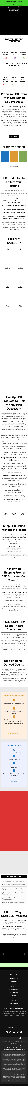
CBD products (19, 434)
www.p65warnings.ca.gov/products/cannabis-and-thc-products (14, 1080)
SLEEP (5, 152)
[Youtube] (14, 1032)
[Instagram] (10, 1032)
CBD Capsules (7, 209)
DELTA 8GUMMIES (7, 306)
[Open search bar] (8, 7)
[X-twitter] (18, 1032)
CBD (12, 426)
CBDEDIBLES (7, 287)
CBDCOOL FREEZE (20, 268)
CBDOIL (20, 249)
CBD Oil (5, 201)
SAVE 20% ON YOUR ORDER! (14, 1)
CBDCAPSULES (7, 268)
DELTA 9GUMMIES (20, 306)
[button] (25, 7)
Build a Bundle (14, 359)
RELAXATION (14, 152)
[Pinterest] (21, 1032)
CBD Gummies (15, 364)
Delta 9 (17, 216)
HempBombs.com (14, 1041)
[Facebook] (7, 1032)
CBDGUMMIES (7, 249)
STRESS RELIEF (23, 152)
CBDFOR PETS (20, 287)
